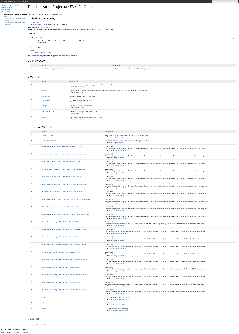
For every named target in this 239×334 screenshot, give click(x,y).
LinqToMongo (117, 137)
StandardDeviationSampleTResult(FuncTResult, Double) (61, 267)
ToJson (44, 309)
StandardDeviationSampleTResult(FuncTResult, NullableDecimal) (65, 290)
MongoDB (25, 332)
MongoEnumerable (119, 150)
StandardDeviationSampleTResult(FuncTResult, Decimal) (61, 282)
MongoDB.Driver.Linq (9, 12)
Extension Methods (41, 127)
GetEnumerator (46, 96)
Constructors (37, 61)
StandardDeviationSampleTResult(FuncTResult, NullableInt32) (64, 229)
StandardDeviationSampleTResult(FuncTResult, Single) (61, 252)
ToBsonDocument (47, 303)
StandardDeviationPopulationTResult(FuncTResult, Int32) (61, 146)
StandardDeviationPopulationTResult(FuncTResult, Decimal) (62, 207)
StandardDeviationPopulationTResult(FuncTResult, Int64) (61, 161)
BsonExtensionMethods (120, 299)
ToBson (44, 297)
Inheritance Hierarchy (42, 18)
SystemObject (34, 22)
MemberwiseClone (48, 111)
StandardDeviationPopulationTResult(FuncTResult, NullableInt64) (65, 169)
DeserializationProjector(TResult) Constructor (15, 19)
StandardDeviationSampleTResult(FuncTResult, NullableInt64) (64, 244)
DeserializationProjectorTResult (52, 69)
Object (82, 87)
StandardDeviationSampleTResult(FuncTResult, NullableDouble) (64, 275)
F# (41, 37)
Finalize (44, 90)
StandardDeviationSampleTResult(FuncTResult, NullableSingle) (64, 259)
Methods (35, 77)
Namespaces (6, 9)
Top (31, 73)
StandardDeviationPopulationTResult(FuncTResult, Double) (62, 192)
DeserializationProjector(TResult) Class (15, 15)
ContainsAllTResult (48, 135)
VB (36, 37)
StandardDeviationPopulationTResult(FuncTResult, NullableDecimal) (66, 214)
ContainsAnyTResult (49, 141)
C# (32, 37)
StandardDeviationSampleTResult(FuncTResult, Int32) (60, 222)
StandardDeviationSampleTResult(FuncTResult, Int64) (60, 237)
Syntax (34, 33)
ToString (44, 117)
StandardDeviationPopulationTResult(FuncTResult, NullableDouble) (66, 199)
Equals (44, 85)
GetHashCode (46, 100)
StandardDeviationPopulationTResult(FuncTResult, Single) (62, 176)
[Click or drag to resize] (27, 13)
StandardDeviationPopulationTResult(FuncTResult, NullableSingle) (65, 184)
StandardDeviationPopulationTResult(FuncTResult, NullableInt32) (65, 154)
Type (76, 106)
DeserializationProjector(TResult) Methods (15, 23)
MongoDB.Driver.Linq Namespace (41, 325)
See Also (35, 318)
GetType (44, 106)
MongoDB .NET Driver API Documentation (10, 6)
